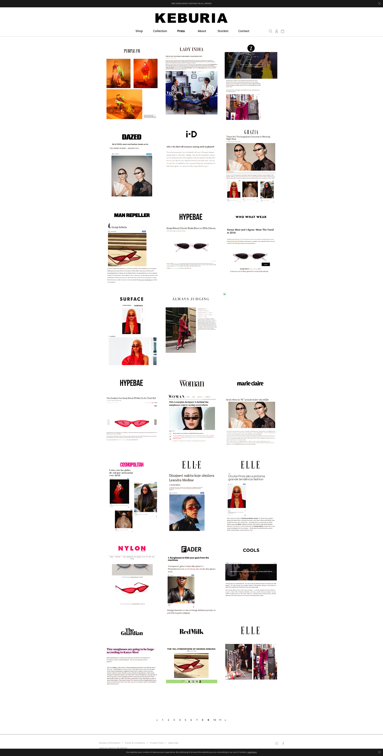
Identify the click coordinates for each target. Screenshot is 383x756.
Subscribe (191, 386)
